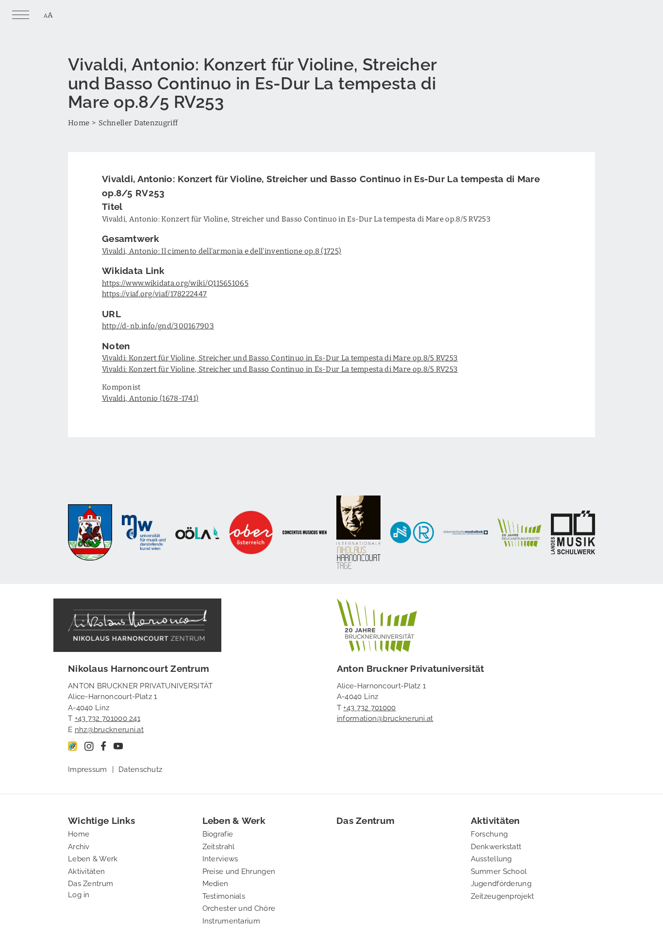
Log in (79, 894)
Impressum (87, 768)
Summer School (499, 870)
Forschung (489, 833)
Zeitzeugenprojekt (502, 895)
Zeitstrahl (218, 846)
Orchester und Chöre (239, 907)
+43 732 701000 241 (107, 717)
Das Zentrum (90, 883)
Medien (215, 883)
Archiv (79, 846)
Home (78, 122)
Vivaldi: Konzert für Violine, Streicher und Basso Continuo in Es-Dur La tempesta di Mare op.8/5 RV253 (280, 357)
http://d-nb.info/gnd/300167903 (158, 325)
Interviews (220, 858)
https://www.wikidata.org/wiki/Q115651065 (175, 283)
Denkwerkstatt (496, 846)
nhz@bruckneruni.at (109, 729)
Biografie (217, 833)
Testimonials (224, 895)
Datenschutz (140, 768)
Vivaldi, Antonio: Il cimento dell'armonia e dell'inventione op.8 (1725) (221, 251)
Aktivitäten (86, 870)
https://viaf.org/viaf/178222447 (154, 293)
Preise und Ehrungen (239, 870)
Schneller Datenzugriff (138, 122)
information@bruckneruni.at (385, 717)
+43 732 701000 (369, 707)
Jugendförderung (501, 883)
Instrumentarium (231, 920)
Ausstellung (491, 858)
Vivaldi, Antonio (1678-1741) (150, 398)
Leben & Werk (93, 858)
